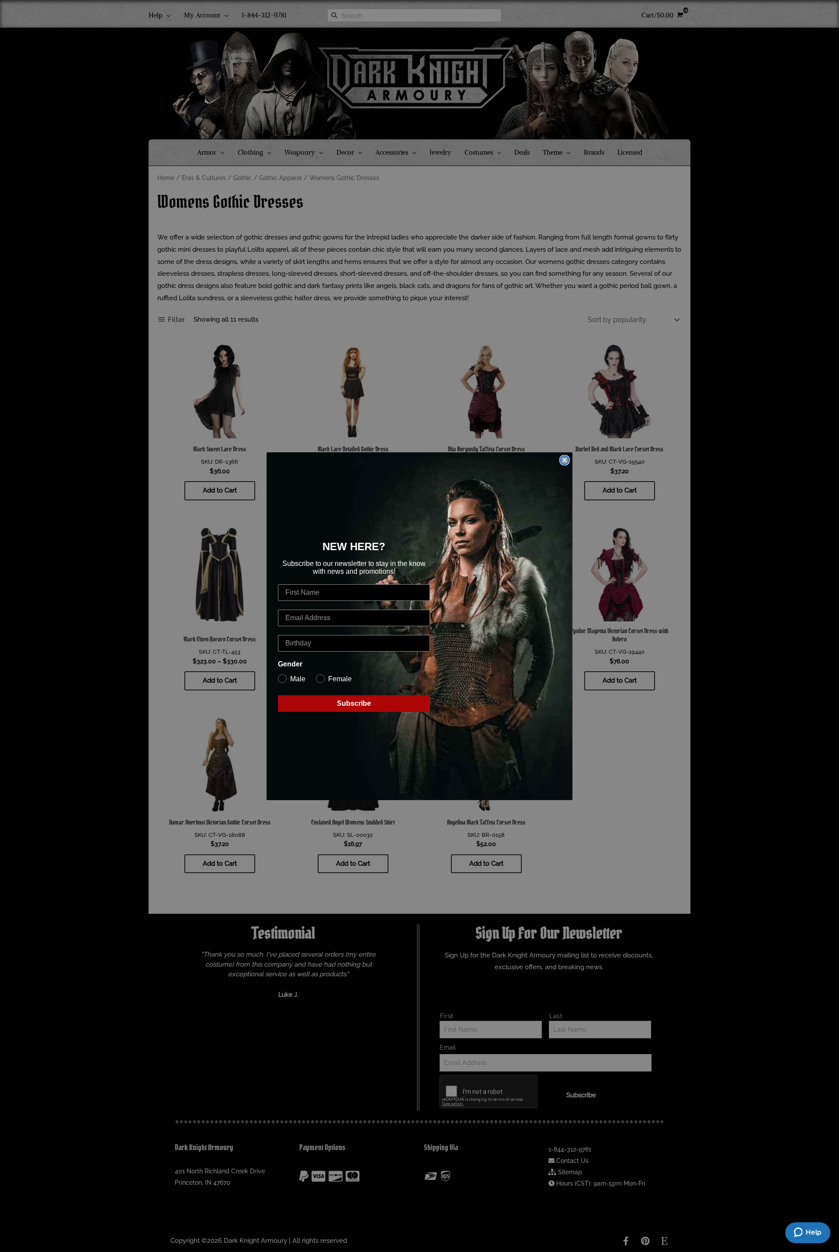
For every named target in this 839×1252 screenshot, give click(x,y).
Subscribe (354, 703)
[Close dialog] (564, 460)
